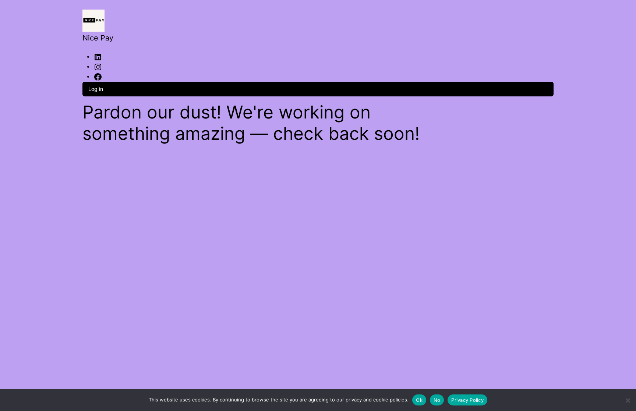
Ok (419, 400)
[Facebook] (97, 76)
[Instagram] (97, 66)
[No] (627, 399)
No (437, 400)
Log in (95, 89)
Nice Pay (97, 37)
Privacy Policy (467, 400)
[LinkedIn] (97, 56)
